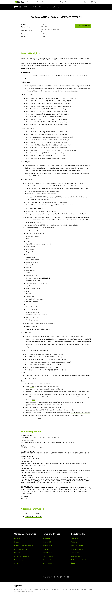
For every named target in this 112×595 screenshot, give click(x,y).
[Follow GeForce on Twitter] (65, 577)
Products (30, 2)
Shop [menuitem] (61, 2)
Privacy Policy (18, 589)
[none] (85, 1)
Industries (45, 2)
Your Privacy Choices (31, 589)
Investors (17, 542)
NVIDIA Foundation (20, 549)
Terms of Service (44, 589)
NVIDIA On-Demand (49, 563)
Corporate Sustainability (22, 556)
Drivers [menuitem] (67, 2)
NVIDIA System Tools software (80, 412)
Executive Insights (77, 545)
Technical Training (77, 556)
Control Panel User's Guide (33, 516)
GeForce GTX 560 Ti (67, 76)
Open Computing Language (48, 402)
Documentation (76, 553)
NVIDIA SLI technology (48, 410)
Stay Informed (47, 553)
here (87, 391)
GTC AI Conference (49, 560)
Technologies (18, 560)
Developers (74, 538)
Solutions (37, 2)
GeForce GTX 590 (54, 76)
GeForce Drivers (38, 7)
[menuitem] (30, 1)
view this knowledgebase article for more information (42, 191)
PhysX (32, 386)
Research (17, 553)
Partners (74, 542)
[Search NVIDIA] (85, 1)
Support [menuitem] (74, 2)
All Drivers (27, 7)
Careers (16, 563)
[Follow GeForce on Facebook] (55, 577)
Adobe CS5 (59, 389)
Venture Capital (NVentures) (23, 545)
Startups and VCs (77, 549)
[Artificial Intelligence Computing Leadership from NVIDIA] (19, 2)
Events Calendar (48, 556)
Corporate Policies (68, 589)
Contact (90, 589)
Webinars (46, 549)
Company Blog (47, 542)
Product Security (80, 589)
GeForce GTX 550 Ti (83, 76)
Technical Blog (47, 545)
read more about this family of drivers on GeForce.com (44, 60)
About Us (17, 538)
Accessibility (56, 589)
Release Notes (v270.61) (32, 514)
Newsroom (46, 538)
